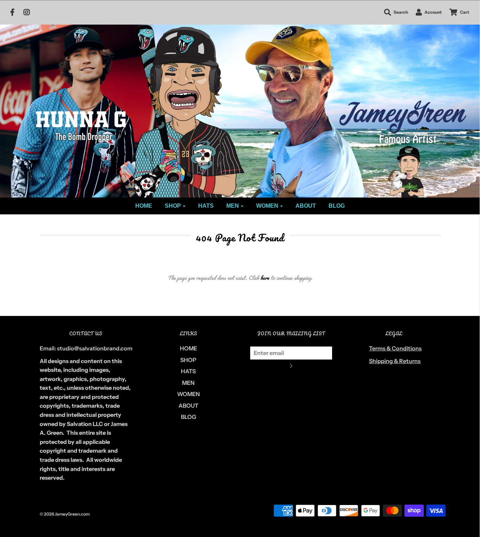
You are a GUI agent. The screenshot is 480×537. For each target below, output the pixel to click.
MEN (188, 382)
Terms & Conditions (395, 348)
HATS (206, 206)
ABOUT (306, 206)
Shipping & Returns (395, 360)
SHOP (188, 359)
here (264, 277)
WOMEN (188, 393)
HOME (143, 206)
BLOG (337, 206)
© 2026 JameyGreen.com (65, 514)
